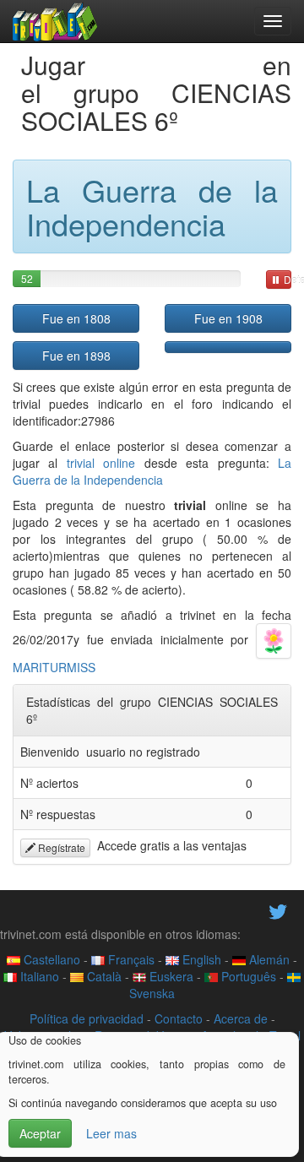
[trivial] (55, 21)
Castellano (50, 959)
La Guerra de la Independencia (152, 471)
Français (130, 959)
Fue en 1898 (76, 355)
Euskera (169, 976)
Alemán (268, 959)
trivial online (101, 462)
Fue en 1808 (76, 318)
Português (247, 976)
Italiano (38, 976)
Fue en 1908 (228, 318)
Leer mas (111, 1133)
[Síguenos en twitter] (277, 909)
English (200, 959)
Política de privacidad (87, 1018)
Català (103, 976)
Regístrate (60, 847)
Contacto (179, 1018)
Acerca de (241, 1018)
